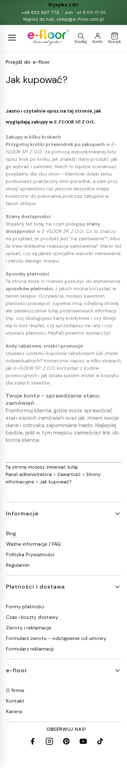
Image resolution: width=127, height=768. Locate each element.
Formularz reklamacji (30, 649)
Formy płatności (25, 606)
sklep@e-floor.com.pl (80, 19)
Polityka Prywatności (30, 554)
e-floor (28, 62)
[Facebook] (32, 741)
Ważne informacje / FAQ (33, 544)
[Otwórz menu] (12, 37)
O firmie (15, 690)
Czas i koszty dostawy (32, 617)
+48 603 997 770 (40, 12)
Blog (11, 533)
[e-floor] (47, 37)
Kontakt (15, 701)
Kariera (14, 711)
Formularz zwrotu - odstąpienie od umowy (56, 638)
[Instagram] (49, 741)
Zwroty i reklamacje (29, 627)
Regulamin (18, 565)
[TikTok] (100, 741)
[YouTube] (83, 741)
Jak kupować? (56, 482)
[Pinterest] (66, 741)
